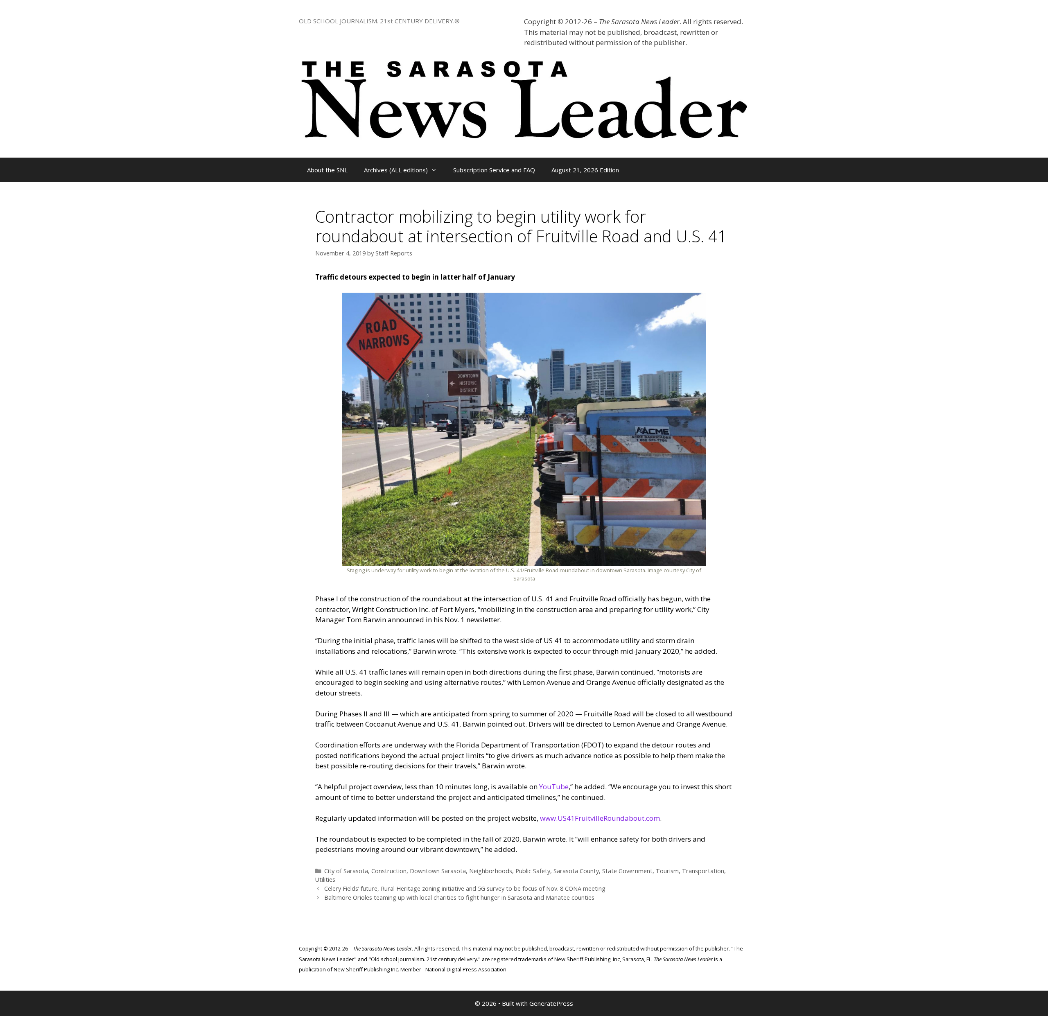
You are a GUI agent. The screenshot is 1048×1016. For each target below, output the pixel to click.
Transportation (703, 871)
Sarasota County (576, 871)
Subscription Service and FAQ (494, 170)
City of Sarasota (346, 871)
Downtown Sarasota (438, 871)
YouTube (554, 786)
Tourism (667, 871)
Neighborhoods (490, 871)
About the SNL (327, 170)
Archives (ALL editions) (396, 170)
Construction (389, 871)
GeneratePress (551, 1003)
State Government (627, 871)
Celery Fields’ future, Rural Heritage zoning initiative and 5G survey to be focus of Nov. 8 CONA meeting (464, 888)
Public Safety (532, 871)
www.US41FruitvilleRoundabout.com (600, 818)
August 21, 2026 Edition (585, 170)
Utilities (325, 879)
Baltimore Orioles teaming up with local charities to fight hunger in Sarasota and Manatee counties (459, 897)
